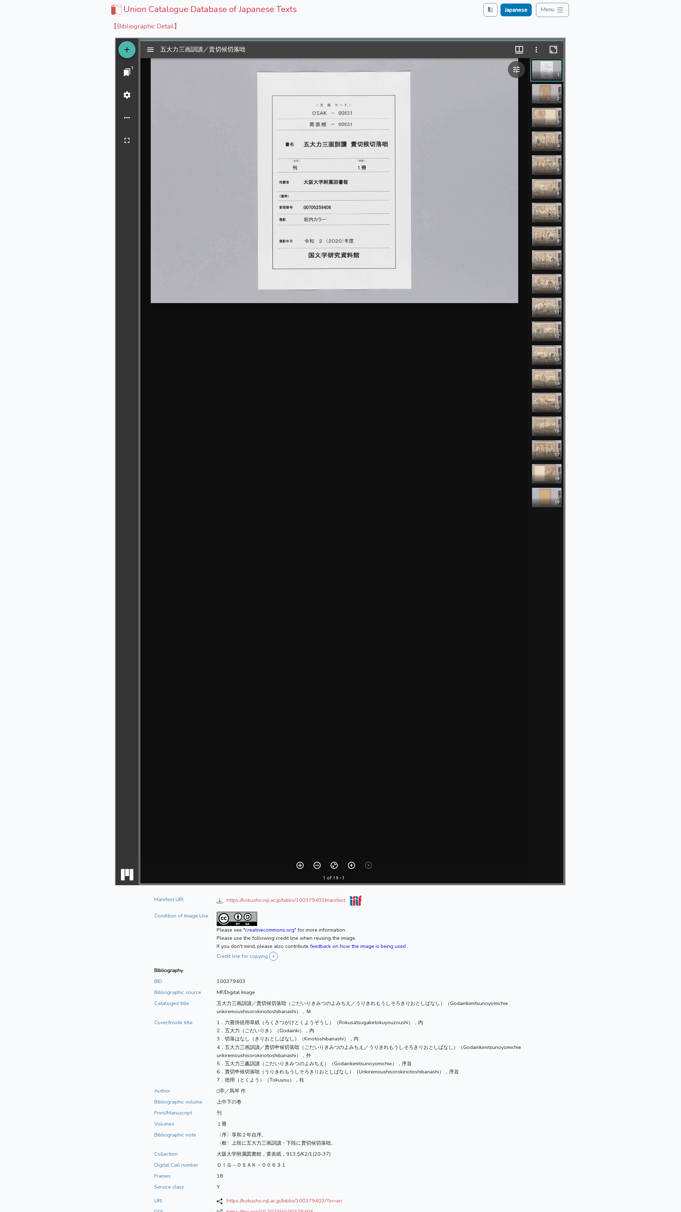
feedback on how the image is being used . (359, 946)
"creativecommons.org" (269, 929)
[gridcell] (203, 9)
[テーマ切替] (490, 9)
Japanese (516, 10)
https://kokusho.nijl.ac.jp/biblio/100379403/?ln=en (284, 1200)
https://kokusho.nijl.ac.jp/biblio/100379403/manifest (287, 900)
